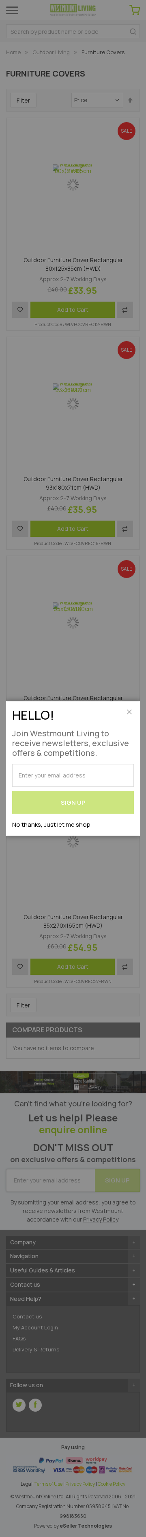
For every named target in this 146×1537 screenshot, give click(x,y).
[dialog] (73, 768)
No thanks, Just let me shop (51, 824)
